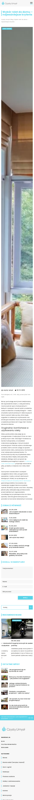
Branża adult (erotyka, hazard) (13, 762)
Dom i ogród (7, 28)
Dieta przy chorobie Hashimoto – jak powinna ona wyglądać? (20, 677)
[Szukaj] (31, 607)
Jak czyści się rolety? (16, 537)
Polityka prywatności (8, 744)
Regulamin (4, 747)
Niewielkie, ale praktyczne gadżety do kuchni (18, 554)
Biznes (5, 758)
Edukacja (6, 772)
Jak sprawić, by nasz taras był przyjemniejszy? (19, 699)
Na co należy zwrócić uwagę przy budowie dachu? (19, 546)
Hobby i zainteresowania (11, 781)
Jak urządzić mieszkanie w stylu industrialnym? (20, 512)
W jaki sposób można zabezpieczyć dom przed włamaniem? (18, 529)
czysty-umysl (8, 390)
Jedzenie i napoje (9, 786)
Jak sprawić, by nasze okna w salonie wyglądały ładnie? (13, 717)
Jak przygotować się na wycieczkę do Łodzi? (17, 670)
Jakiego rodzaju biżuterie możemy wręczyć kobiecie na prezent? (19, 685)
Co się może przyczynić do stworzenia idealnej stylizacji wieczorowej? (19, 707)
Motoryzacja (7, 795)
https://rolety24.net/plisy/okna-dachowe (15, 481)
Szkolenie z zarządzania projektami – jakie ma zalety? (19, 692)
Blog (3, 741)
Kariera (5, 791)
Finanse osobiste (9, 776)
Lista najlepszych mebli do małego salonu (18, 521)
